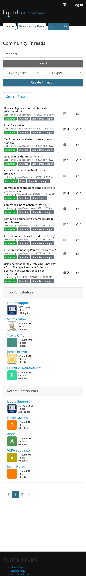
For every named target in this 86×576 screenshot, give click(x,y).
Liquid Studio (18, 570)
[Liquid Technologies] (24, 14)
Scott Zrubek (17, 319)
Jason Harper (17, 466)
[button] (65, 5)
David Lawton (17, 418)
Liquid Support (18, 303)
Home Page (17, 567)
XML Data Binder (20, 574)
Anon (11, 434)
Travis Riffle (15, 335)
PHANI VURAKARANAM (24, 368)
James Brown (17, 352)
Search (43, 63)
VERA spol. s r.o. (19, 450)
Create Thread (42, 82)
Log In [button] (78, 5)
